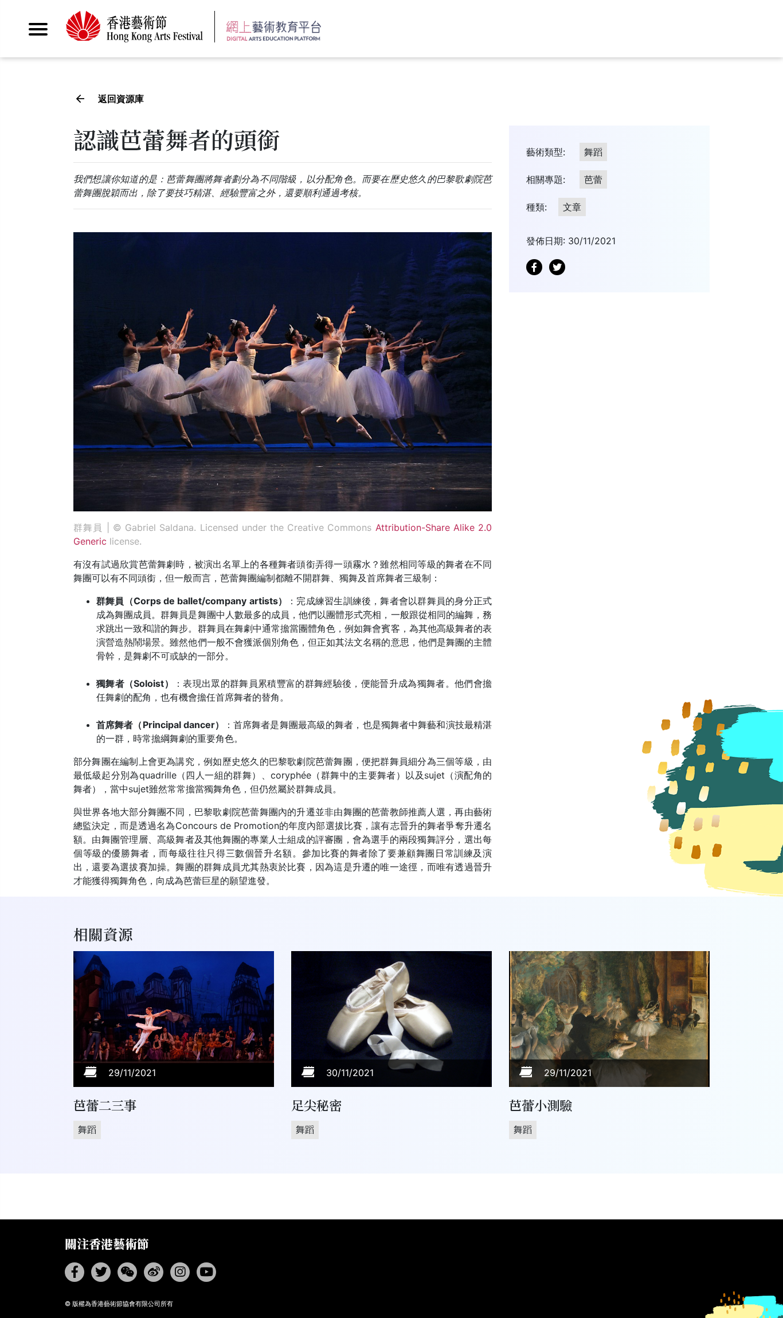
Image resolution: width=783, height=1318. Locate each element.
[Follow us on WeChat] (127, 1272)
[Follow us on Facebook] (74, 1272)
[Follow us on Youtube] (206, 1272)
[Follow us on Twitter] (101, 1272)
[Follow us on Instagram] (180, 1272)
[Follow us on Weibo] (153, 1272)
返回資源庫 (121, 98)
